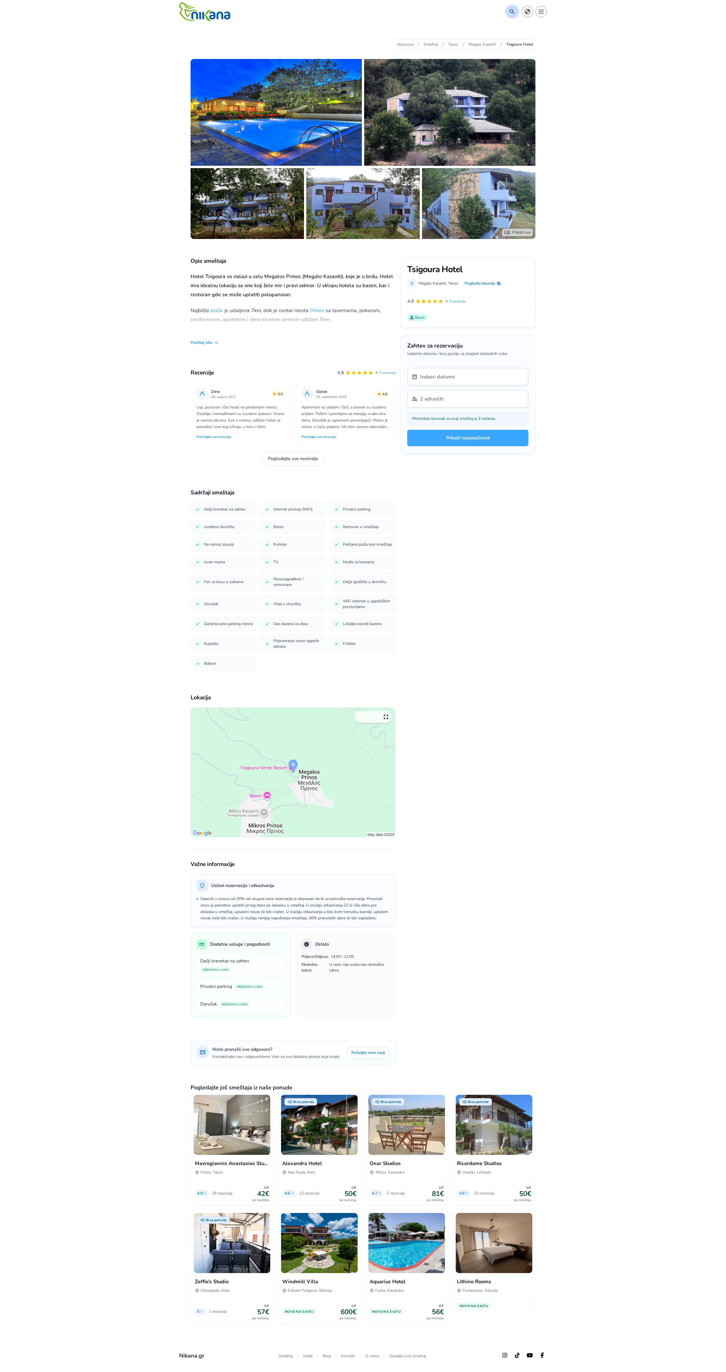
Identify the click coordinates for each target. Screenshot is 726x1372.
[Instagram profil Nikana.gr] (504, 1355)
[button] (366, 372)
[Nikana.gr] (204, 11)
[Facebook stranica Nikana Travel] (542, 1355)
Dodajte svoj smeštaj (407, 1356)
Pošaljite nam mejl (368, 1052)
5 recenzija (387, 372)
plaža (217, 310)
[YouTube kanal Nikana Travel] (529, 1355)
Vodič (308, 1356)
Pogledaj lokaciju (480, 283)
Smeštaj (285, 1356)
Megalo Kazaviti (432, 283)
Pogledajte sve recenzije (293, 459)
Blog (327, 1356)
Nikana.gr (191, 1356)
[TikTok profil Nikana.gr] (517, 1355)
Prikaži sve (521, 232)
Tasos (453, 283)
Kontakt (348, 1356)
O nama (372, 1356)
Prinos (318, 310)
